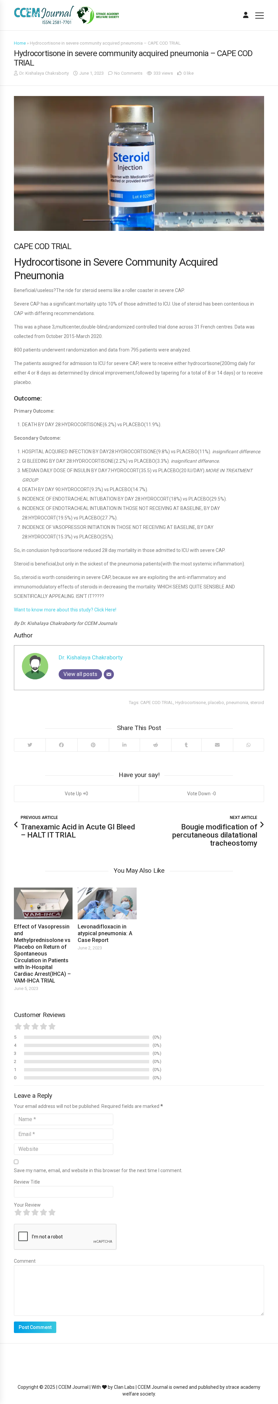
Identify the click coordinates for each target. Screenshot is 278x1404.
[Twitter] (29, 745)
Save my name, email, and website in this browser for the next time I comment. (98, 1170)
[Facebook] (61, 745)
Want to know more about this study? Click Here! (65, 609)
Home (20, 43)
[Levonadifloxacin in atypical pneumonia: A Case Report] (107, 903)
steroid (257, 702)
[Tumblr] (186, 745)
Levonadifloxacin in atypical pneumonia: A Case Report (105, 933)
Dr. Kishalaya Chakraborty (44, 73)
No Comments (128, 73)
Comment (25, 1261)
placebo (216, 702)
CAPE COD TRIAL (156, 702)
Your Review (27, 1205)
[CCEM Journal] (66, 15)
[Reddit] (155, 745)
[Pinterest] (93, 745)
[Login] (245, 15)
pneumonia (237, 702)
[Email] (109, 674)
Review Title (27, 1182)
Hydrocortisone (190, 702)
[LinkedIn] (124, 745)
